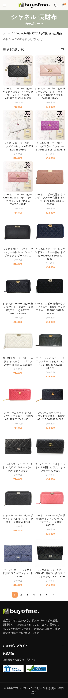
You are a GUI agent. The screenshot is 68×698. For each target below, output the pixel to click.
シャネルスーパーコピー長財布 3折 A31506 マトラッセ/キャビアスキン (18, 467)
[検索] (55, 5)
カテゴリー (32, 23)
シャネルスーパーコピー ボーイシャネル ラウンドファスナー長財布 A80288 (18, 518)
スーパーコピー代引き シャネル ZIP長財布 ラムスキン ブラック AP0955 (50, 467)
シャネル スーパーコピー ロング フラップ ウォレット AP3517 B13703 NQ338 (50, 146)
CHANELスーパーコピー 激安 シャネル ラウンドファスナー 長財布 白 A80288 (18, 361)
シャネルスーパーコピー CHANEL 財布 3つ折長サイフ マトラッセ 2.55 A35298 (50, 573)
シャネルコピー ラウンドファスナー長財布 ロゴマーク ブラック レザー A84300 (18, 252)
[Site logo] (34, 4)
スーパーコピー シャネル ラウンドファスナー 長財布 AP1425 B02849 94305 (50, 416)
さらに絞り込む (16, 49)
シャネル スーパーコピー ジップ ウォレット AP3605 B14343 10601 (18, 146)
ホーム (6, 33)
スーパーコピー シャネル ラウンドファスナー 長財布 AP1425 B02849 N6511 (18, 416)
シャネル (17, 102)
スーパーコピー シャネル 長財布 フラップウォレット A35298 (18, 573)
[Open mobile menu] (4, 5)
